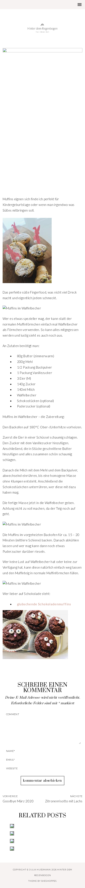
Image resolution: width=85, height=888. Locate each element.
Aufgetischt (42, 162)
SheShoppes (49, 881)
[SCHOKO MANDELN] (42, 833)
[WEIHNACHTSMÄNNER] (42, 826)
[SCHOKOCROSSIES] (42, 841)
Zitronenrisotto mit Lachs (63, 801)
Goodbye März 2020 (18, 801)
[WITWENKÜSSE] (42, 848)
